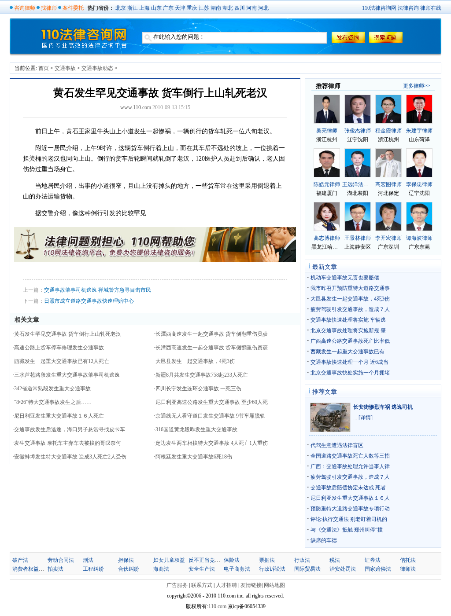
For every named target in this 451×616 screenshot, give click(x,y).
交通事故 (65, 68)
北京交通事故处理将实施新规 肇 (348, 330)
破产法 (20, 560)
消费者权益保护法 (33, 569)
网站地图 (274, 585)
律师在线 (430, 8)
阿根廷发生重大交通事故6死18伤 (193, 457)
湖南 (216, 8)
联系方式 (201, 585)
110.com (218, 606)
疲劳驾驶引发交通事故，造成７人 (350, 309)
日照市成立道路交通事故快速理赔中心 (89, 301)
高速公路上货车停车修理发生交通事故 (59, 348)
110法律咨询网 (379, 8)
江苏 (204, 8)
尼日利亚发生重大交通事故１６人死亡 (59, 416)
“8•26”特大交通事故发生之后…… (53, 402)
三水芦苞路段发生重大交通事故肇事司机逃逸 (67, 375)
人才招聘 (226, 585)
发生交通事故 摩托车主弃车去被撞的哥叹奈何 (67, 443)
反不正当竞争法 (207, 560)
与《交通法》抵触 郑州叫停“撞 (347, 530)
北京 (120, 8)
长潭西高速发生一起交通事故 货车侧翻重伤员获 (211, 334)
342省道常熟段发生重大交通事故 (52, 388)
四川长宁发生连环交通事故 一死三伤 (198, 388)
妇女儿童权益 (169, 560)
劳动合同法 (61, 560)
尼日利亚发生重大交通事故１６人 (350, 498)
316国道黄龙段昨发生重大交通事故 (196, 429)
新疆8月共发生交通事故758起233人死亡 (201, 375)
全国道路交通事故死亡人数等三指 (350, 456)
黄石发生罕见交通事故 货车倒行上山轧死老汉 (67, 334)
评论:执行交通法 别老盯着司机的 (349, 519)
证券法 (373, 560)
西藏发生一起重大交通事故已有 (347, 351)
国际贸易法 (307, 569)
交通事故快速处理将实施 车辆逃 (348, 320)
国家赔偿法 (378, 569)
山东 (156, 8)
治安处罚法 (342, 569)
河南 (251, 8)
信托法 (408, 560)
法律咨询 (408, 8)
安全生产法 (202, 569)
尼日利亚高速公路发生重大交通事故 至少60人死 (211, 402)
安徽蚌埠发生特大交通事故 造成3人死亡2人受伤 (70, 457)
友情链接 (251, 585)
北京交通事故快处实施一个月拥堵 (350, 373)
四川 (239, 8)
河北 (263, 8)
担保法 (126, 560)
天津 (180, 8)
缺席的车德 (324, 540)
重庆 (192, 8)
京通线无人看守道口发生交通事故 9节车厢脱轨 (210, 416)
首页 (43, 68)
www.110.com (135, 107)
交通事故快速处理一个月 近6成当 (349, 362)
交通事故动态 (97, 68)
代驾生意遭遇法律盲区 (337, 445)
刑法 (88, 560)
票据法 (267, 560)
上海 (144, 8)
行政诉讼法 (272, 569)
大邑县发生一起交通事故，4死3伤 (195, 361)
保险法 (232, 560)
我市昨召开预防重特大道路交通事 (350, 288)
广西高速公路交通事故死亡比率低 (350, 341)
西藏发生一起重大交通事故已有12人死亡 (61, 361)
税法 (334, 560)
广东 (168, 8)
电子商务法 (237, 569)
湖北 (227, 8)
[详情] (366, 417)
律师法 (408, 569)
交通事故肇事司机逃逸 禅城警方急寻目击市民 (97, 290)
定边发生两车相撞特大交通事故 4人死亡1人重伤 (211, 443)
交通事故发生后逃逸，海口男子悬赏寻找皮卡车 (69, 429)
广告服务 (177, 585)
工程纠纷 (93, 569)
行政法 (302, 560)
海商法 (161, 569)
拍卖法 (55, 569)
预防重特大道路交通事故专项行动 (350, 509)
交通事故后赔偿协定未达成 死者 (348, 487)
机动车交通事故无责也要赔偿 (345, 278)
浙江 (132, 8)
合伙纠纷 (128, 569)
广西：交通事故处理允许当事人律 (350, 466)
